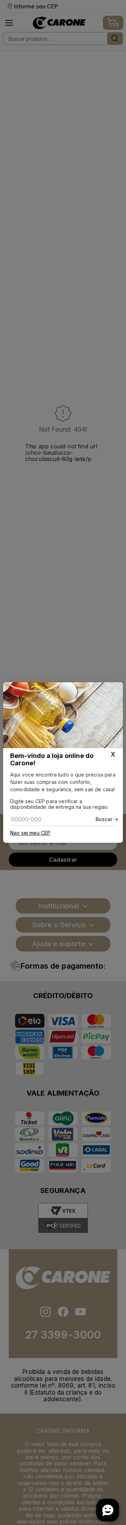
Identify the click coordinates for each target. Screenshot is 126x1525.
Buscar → (107, 819)
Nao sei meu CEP (30, 833)
